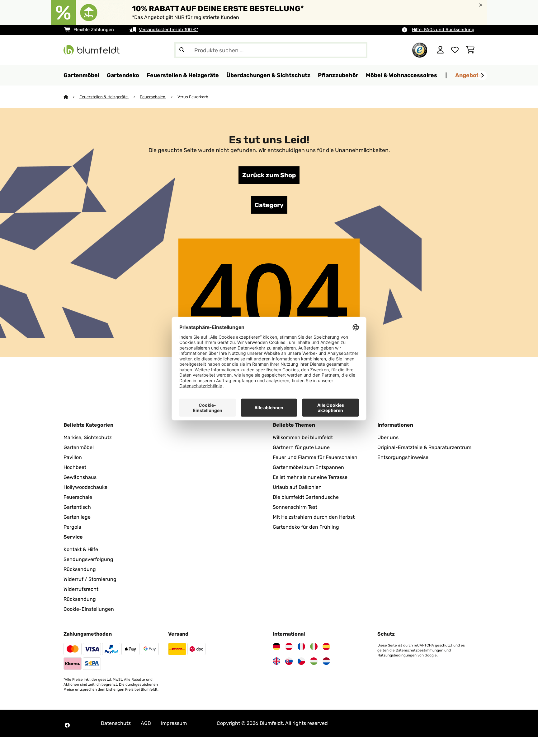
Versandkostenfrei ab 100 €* (168, 29)
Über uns (388, 437)
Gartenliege (77, 517)
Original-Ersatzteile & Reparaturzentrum (424, 447)
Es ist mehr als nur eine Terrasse (310, 477)
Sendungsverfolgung (88, 559)
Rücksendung (80, 569)
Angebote (468, 75)
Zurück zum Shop (269, 175)
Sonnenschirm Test (295, 507)
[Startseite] (71, 97)
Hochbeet (75, 467)
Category (269, 205)
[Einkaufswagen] (470, 50)
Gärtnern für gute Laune (301, 447)
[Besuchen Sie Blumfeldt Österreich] (289, 646)
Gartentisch (77, 507)
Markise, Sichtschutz (88, 437)
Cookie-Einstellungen (89, 609)
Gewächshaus (80, 477)
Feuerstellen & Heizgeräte (104, 97)
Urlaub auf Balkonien (297, 487)
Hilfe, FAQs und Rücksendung (443, 29)
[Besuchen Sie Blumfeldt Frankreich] (301, 646)
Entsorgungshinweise (402, 457)
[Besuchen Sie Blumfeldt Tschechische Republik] (301, 661)
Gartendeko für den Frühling (306, 527)
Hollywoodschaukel (86, 487)
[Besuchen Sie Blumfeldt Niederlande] (326, 661)
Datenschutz (116, 723)
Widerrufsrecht (81, 589)
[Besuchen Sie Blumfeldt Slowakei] (289, 661)
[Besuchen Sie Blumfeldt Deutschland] (276, 646)
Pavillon (73, 457)
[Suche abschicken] (181, 50)
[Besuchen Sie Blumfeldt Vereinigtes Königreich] (276, 661)
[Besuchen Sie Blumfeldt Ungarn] (314, 661)
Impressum (174, 723)
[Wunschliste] (455, 50)
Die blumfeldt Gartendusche (306, 497)
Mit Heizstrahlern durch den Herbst (314, 517)
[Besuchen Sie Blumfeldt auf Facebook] (67, 725)
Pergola (72, 527)
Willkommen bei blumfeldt (303, 437)
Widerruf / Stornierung (90, 579)
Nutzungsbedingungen (397, 655)
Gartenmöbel (79, 447)
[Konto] (440, 50)
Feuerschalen (153, 97)
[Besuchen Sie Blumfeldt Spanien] (326, 646)
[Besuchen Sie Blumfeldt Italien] (314, 646)
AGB (146, 723)
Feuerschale (78, 497)
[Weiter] (482, 75)
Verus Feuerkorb (192, 97)
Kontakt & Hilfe (81, 549)
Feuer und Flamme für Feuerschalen (315, 457)
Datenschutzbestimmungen (419, 650)
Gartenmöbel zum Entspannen (308, 467)
